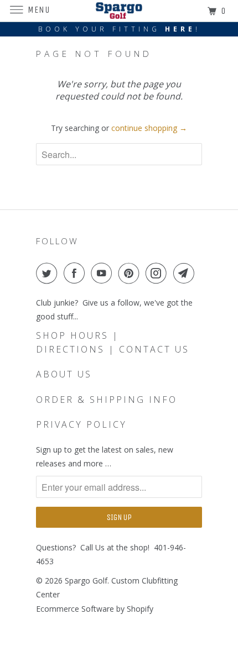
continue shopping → (149, 128)
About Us (64, 374)
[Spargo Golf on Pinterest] (131, 272)
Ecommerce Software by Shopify (94, 608)
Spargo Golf (86, 580)
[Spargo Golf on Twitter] (48, 272)
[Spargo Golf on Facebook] (76, 272)
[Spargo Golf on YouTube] (103, 272)
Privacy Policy (81, 424)
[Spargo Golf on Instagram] (158, 272)
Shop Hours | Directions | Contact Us (112, 342)
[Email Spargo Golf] (186, 272)
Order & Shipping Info (106, 399)
